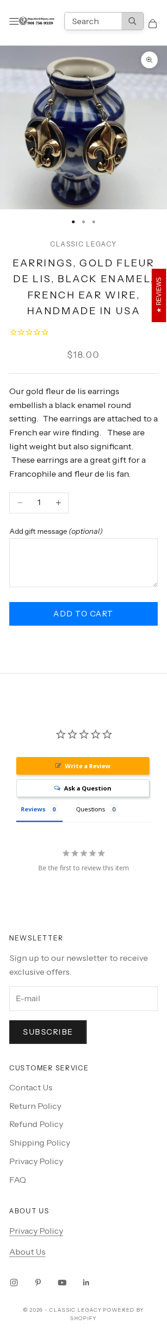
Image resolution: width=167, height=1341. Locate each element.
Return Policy (35, 1106)
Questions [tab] (90, 809)
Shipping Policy (39, 1143)
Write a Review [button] (87, 766)
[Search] (132, 21)
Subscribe (48, 1032)
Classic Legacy (83, 244)
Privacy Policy (36, 1161)
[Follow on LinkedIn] (86, 1282)
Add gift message (56, 531)
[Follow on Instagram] (14, 1282)
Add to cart (83, 613)
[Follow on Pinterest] (38, 1282)
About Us (27, 1252)
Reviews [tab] (33, 809)
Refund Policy (36, 1124)
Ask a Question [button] (87, 788)
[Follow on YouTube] (62, 1282)
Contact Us (30, 1087)
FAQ (17, 1180)
